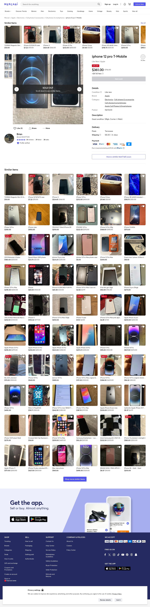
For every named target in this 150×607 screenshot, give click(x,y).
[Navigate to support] (107, 541)
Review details (105, 600)
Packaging (28, 546)
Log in (115, 4)
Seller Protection (51, 570)
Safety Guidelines (52, 561)
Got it (118, 600)
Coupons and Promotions (9, 568)
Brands (6, 546)
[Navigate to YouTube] (123, 554)
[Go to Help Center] (101, 92)
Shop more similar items (75, 479)
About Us (70, 541)
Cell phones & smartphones (54, 18)
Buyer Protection (51, 565)
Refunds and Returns (50, 575)
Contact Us (49, 541)
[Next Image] (79, 89)
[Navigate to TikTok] (118, 554)
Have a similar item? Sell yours (118, 157)
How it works (8, 559)
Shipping (28, 550)
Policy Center (71, 550)
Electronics (20, 18)
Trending (7, 541)
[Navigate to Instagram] (114, 554)
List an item (139, 4)
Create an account (10, 574)
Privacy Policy (117, 594)
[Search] (99, 4)
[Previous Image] (17, 89)
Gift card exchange (11, 563)
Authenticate (29, 559)
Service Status (50, 550)
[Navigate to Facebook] (105, 554)
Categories (8, 550)
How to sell (29, 541)
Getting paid (29, 554)
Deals (6, 554)
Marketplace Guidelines (50, 555)
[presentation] (103, 73)
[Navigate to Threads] (131, 554)
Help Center (50, 546)
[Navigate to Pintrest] (127, 554)
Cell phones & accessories (35, 18)
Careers (69, 546)
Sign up (107, 4)
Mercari (7, 18)
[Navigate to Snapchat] (136, 554)
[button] (125, 4)
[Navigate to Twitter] (109, 554)
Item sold (119, 79)
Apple (13, 18)
